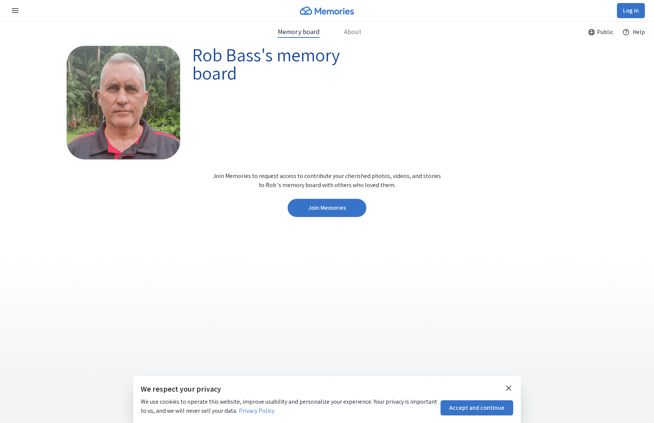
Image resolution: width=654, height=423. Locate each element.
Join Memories (327, 208)
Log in (631, 10)
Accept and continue (477, 408)
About (352, 32)
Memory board (299, 32)
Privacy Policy (256, 411)
